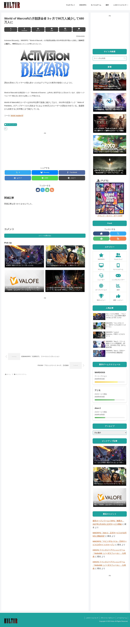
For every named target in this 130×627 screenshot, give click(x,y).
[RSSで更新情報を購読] (52, 190)
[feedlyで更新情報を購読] (47, 190)
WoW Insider (16, 116)
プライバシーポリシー (108, 618)
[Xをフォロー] (43, 190)
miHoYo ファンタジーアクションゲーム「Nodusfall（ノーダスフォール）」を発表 (109, 553)
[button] (65, 29)
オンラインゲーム (11, 124)
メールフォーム (122, 618)
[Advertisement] (45, 149)
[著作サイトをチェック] (38, 190)
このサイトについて (92, 618)
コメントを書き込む (44, 235)
